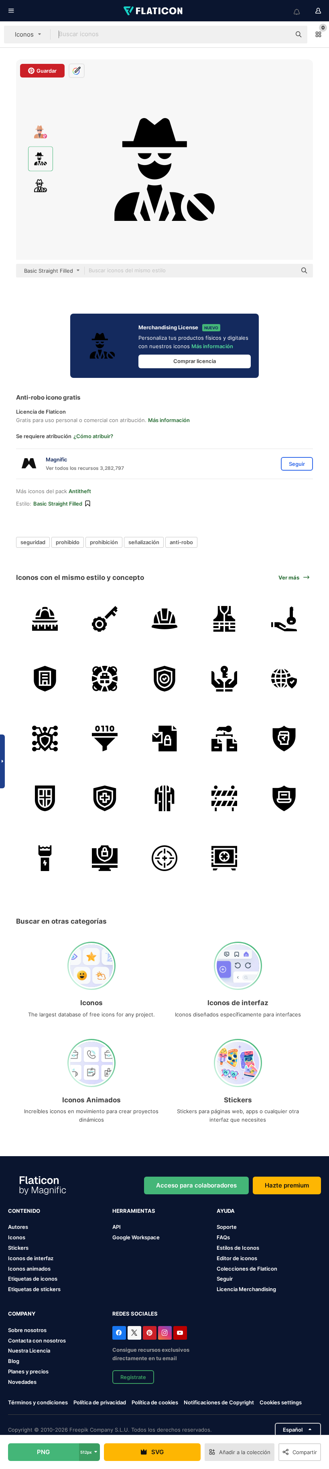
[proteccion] (284, 678)
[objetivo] (164, 858)
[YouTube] (180, 1333)
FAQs (223, 1237)
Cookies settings (281, 1403)
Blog (13, 1361)
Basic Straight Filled (57, 503)
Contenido (24, 1211)
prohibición (104, 542)
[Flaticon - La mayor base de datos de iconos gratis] (154, 10)
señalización (143, 542)
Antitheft (80, 491)
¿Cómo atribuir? (93, 436)
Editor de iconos (237, 1258)
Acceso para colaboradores (196, 1185)
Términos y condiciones (38, 1402)
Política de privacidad (99, 1402)
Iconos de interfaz (30, 1258)
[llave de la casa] (284, 618)
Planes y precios (28, 1371)
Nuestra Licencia (29, 1350)
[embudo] (104, 738)
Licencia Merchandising (246, 1289)
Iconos (16, 1237)
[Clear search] (281, 34)
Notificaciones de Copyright (219, 1402)
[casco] (44, 618)
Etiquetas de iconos (32, 1278)
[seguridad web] (104, 858)
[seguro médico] (104, 798)
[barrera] (224, 798)
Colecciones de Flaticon (247, 1268)
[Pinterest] (149, 1333)
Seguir (225, 1278)
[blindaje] (44, 798)
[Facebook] (119, 1333)
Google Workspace (136, 1237)
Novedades (22, 1382)
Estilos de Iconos (238, 1248)
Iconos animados (29, 1268)
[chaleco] (224, 618)
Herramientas (133, 1211)
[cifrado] (224, 738)
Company (21, 1313)
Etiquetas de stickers (34, 1289)
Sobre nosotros (27, 1330)
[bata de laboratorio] (164, 798)
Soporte (227, 1227)
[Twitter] (134, 1333)
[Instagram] (165, 1333)
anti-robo (181, 542)
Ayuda (226, 1211)
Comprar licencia (194, 361)
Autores (18, 1227)
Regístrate (133, 1377)
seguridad (32, 542)
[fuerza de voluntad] (284, 738)
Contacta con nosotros (37, 1340)
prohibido (67, 542)
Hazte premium (287, 1185)
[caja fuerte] (224, 858)
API (116, 1227)
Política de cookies (155, 1402)
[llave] (104, 618)
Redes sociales (135, 1313)
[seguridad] (44, 678)
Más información (212, 346)
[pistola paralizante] (44, 858)
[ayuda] (104, 678)
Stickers (18, 1248)
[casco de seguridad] (164, 618)
